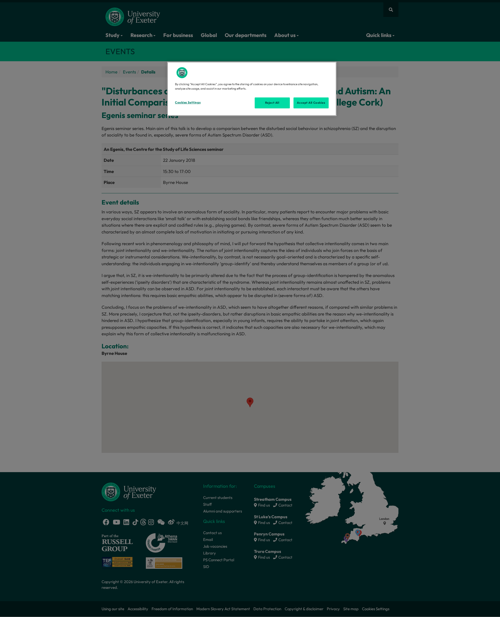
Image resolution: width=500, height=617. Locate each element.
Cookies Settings (188, 102)
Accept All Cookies (311, 102)
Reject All (272, 102)
